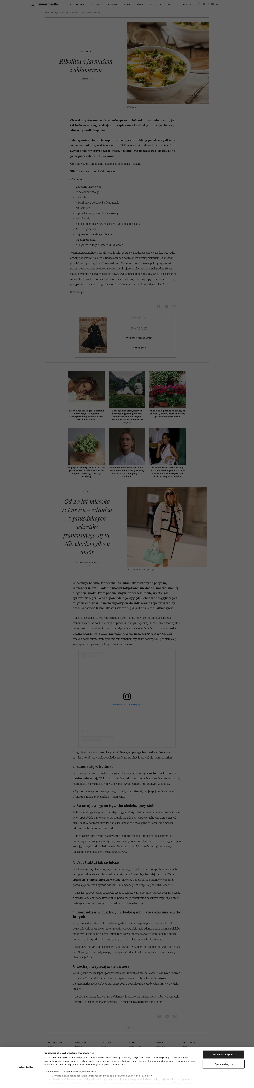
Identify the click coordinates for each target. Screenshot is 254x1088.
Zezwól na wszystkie (223, 1054)
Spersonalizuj (222, 1064)
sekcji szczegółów (168, 1083)
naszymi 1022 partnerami (66, 1057)
